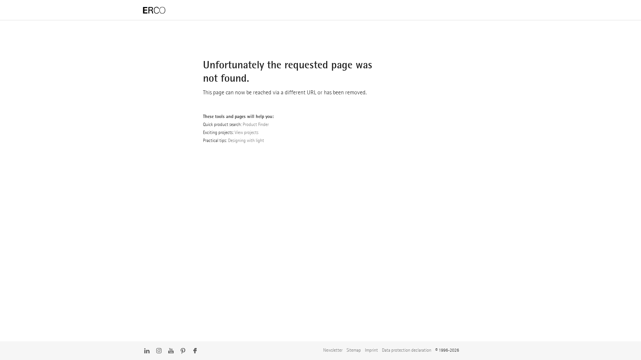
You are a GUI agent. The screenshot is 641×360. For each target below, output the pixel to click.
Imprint (371, 350)
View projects (246, 132)
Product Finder (256, 124)
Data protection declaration (406, 350)
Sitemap (354, 350)
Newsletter (333, 350)
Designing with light (246, 140)
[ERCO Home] (154, 10)
